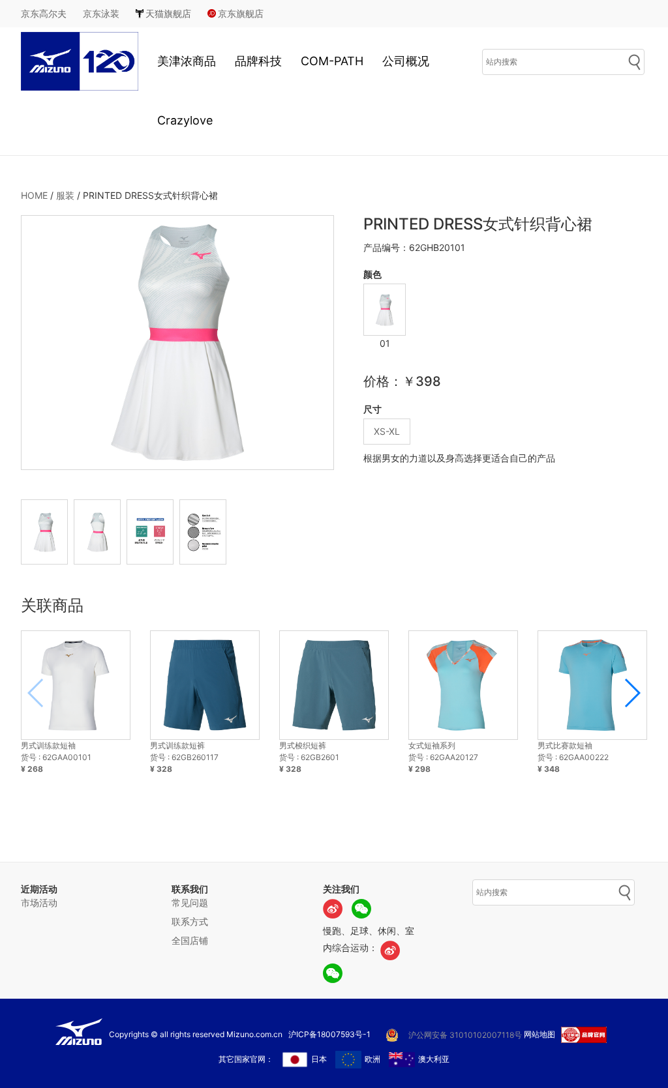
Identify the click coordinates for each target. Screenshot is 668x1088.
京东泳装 (101, 13)
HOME (34, 195)
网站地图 (539, 1034)
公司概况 (405, 61)
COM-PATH (332, 61)
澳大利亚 (433, 1059)
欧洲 (372, 1059)
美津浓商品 (186, 61)
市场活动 (39, 902)
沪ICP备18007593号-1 (329, 1034)
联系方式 (190, 921)
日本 (319, 1059)
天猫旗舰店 (168, 13)
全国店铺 (190, 940)
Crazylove (185, 120)
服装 (65, 195)
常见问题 (190, 902)
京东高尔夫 (44, 13)
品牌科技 (258, 61)
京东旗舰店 (241, 13)
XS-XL (387, 431)
